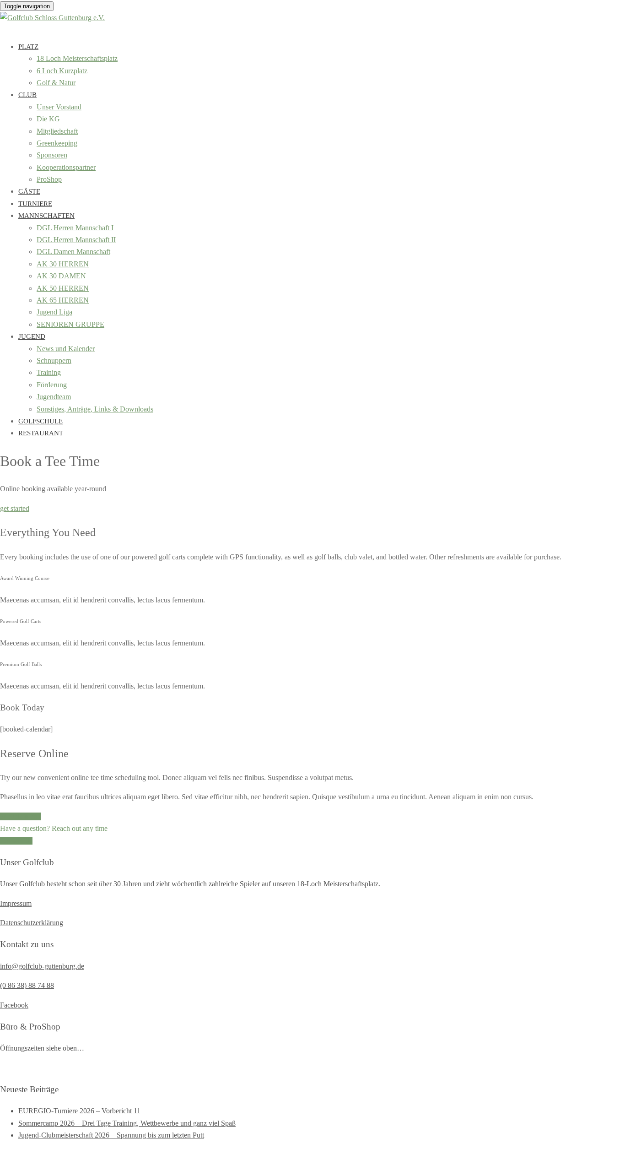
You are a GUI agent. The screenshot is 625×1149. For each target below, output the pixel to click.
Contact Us (16, 841)
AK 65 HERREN (63, 300)
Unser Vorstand (59, 107)
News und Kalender (66, 348)
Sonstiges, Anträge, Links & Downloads (95, 409)
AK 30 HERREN (63, 264)
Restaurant (40, 433)
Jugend (31, 336)
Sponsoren (52, 155)
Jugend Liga (54, 312)
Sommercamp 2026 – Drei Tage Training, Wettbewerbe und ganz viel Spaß (127, 1123)
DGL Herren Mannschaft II (76, 240)
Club (27, 94)
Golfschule (40, 421)
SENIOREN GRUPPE (70, 324)
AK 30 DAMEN (61, 276)
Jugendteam (54, 397)
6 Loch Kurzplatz (62, 71)
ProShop (49, 179)
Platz (28, 46)
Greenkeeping (57, 143)
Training (49, 372)
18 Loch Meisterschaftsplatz (77, 58)
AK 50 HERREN (63, 288)
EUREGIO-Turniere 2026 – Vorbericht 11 (79, 1111)
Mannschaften (46, 215)
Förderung (52, 385)
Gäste (29, 191)
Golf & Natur (56, 83)
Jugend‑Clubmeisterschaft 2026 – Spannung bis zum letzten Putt (111, 1135)
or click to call (20, 816)
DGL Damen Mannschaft (73, 251)
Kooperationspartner (66, 167)
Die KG (48, 119)
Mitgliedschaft (57, 131)
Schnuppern (54, 360)
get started (14, 508)
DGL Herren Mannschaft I (75, 228)
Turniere (35, 203)
